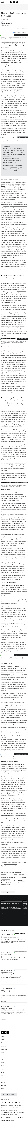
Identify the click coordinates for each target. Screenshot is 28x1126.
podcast (3, 103)
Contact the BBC (4, 1110)
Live (2, 1075)
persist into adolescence (6, 644)
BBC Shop (3, 1085)
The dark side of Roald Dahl (9, 162)
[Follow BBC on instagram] (9, 1102)
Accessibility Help (17, 1107)
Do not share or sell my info (7, 1112)
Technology (4, 1049)
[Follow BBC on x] (2, 1102)
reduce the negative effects (7, 804)
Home (2, 1036)
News (2, 1039)
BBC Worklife (13, 167)
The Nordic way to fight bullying (11, 158)
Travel (2, 1062)
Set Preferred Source (12, 1114)
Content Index (4, 1114)
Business (3, 1046)
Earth (2, 1065)
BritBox (3, 1088)
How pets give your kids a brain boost (12, 160)
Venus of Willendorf (9, 187)
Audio (2, 1069)
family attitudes (14, 118)
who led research (17, 570)
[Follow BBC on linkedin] (16, 1102)
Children (12, 892)
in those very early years (18, 76)
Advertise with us (13, 1110)
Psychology (5, 892)
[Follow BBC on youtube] (19, 1102)
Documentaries (5, 1079)
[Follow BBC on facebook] (6, 1102)
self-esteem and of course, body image (17, 125)
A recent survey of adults (18, 644)
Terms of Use (4, 1105)
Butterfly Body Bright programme (11, 827)
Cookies (10, 1107)
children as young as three (20, 283)
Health (2, 1052)
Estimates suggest (14, 635)
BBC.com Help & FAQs (19, 1112)
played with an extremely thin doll (9, 543)
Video (2, 1072)
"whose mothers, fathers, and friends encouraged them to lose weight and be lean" (13, 419)
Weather (3, 1082)
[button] (3, 2)
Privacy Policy (4, 1107)
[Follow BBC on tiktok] (13, 1102)
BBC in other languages (8, 1094)
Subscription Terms (12, 1105)
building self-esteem (6, 837)
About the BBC (20, 1105)
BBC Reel (15, 170)
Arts (2, 1059)
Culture (3, 1056)
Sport (2, 1042)
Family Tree (15, 148)
